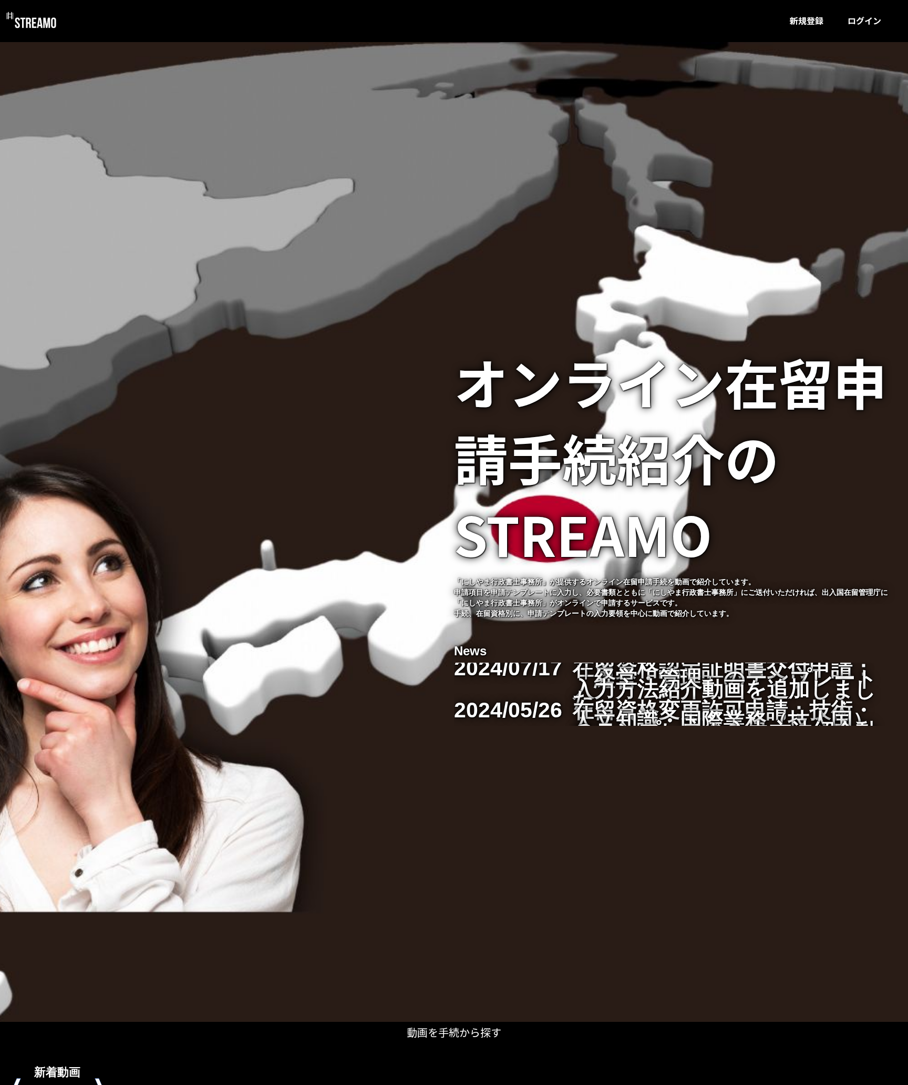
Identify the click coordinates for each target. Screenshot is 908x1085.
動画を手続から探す (454, 1032)
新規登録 (806, 20)
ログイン (864, 20)
